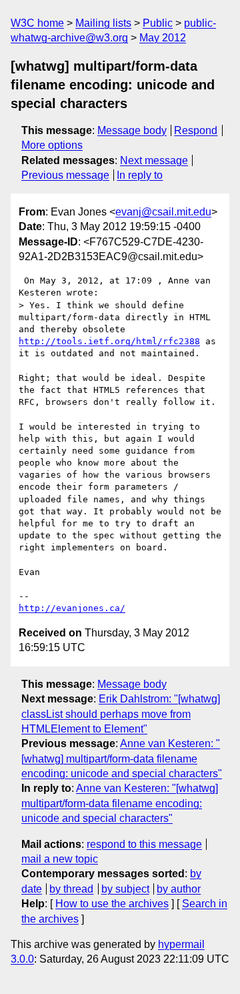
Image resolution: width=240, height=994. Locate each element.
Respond (195, 130)
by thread (71, 889)
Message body (132, 130)
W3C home (37, 23)
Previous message (65, 175)
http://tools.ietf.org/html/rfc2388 (109, 341)
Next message (154, 160)
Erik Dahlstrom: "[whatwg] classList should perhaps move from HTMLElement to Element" (120, 713)
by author (179, 889)
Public (158, 23)
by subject (125, 889)
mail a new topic (59, 859)
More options (52, 145)
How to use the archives (112, 903)
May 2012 (162, 37)
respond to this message (144, 844)
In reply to (140, 175)
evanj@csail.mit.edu (163, 211)
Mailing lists (103, 23)
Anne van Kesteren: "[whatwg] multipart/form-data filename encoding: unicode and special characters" (121, 758)
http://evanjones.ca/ (72, 608)
